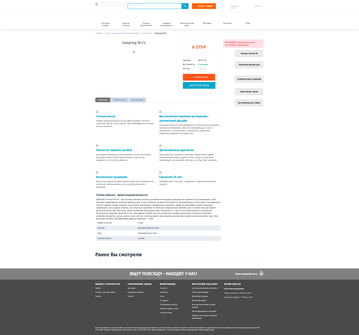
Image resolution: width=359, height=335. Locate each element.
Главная (99, 33)
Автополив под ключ (187, 24)
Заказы (98, 296)
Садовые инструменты (167, 24)
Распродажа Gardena (168, 304)
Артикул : (187, 60)
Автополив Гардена (200, 296)
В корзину (201, 77)
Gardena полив (166, 313)
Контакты (227, 23)
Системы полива (105, 24)
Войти (258, 6)
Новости (163, 288)
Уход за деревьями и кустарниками (122, 33)
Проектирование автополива (204, 311)
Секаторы (146, 33)
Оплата (131, 296)
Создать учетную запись (105, 292)
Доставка (207, 23)
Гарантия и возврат (136, 292)
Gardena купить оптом (169, 309)
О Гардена (164, 300)
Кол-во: (186, 68)
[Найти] (184, 6)
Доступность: (189, 64)
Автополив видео (199, 300)
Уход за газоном (126, 24)
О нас (162, 296)
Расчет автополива (200, 292)
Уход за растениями (146, 24)
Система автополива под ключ (204, 288)
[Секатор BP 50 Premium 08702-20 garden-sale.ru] (133, 52)
